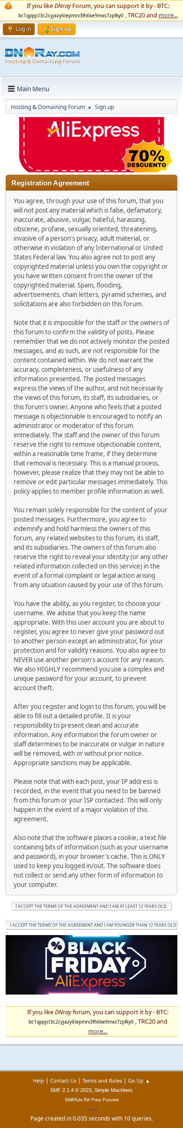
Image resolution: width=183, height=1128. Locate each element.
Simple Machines (113, 1090)
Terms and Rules (102, 1080)
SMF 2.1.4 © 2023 (71, 1090)
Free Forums (105, 1099)
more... (168, 15)
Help (38, 1080)
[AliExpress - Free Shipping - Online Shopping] (91, 170)
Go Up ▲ (139, 1080)
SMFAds (74, 1099)
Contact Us (63, 1080)
